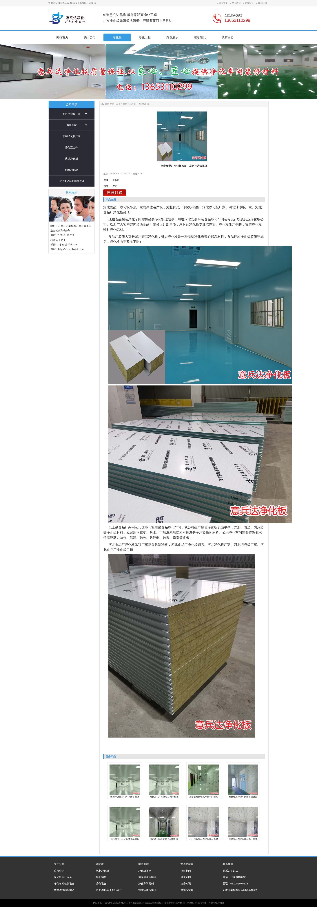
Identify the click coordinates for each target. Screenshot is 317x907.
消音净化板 (71, 169)
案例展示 (143, 863)
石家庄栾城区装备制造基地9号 (240, 889)
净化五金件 (71, 147)
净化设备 (101, 883)
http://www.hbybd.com (71, 249)
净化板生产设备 (63, 877)
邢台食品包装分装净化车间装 (124, 839)
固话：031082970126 (235, 883)
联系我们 (262, 3)
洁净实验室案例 (147, 877)
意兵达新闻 (187, 863)
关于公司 (59, 863)
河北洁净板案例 (147, 889)
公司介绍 (59, 870)
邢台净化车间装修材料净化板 (164, 797)
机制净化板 (102, 870)
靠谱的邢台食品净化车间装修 (203, 797)
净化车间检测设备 (64, 883)
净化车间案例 (146, 883)
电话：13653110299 (234, 877)
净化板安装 (187, 889)
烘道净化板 (71, 158)
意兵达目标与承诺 (64, 889)
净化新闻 (186, 877)
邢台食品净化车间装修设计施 (243, 797)
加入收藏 (236, 3)
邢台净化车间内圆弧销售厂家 (164, 839)
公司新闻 (186, 870)
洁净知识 (186, 883)
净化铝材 (71, 125)
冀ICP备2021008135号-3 (117, 902)
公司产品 (127, 104)
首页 (118, 104)
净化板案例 (144, 870)
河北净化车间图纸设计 (71, 181)
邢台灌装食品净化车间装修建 (203, 839)
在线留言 (249, 3)
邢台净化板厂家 (72, 113)
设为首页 (223, 3)
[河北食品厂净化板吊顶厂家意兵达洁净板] (181, 136)
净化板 (100, 863)
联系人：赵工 (230, 870)
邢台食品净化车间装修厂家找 (243, 839)
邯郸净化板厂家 (72, 136)
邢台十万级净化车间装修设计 (124, 797)
